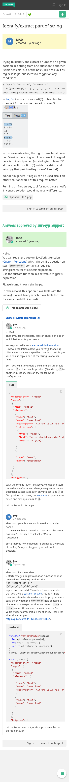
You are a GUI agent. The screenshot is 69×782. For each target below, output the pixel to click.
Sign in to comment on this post (45, 208)
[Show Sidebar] (61, 773)
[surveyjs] (9, 5)
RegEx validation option (45, 345)
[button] (61, 391)
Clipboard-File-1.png (20, 197)
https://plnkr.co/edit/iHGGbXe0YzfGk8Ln (28, 618)
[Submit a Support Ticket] (62, 14)
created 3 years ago (28, 43)
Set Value (42, 495)
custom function (33, 593)
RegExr (10, 99)
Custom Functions (14, 261)
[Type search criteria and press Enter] (53, 5)
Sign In (62, 5)
